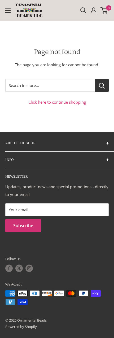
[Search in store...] (102, 85)
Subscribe (23, 226)
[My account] (93, 10)
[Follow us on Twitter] (19, 268)
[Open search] (83, 10)
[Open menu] (8, 10)
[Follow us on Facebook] (9, 268)
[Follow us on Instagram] (29, 268)
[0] (104, 10)
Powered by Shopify (21, 326)
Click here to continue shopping (57, 102)
